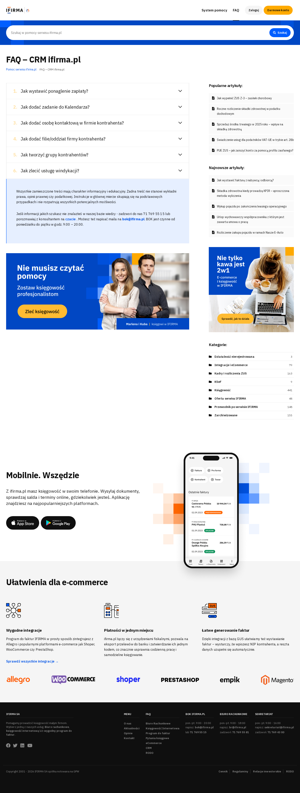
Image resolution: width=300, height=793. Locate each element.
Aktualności (132, 728)
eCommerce (154, 743)
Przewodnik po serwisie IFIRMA (236, 407)
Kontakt (129, 738)
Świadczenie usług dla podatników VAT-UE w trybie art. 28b (255, 140)
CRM (149, 748)
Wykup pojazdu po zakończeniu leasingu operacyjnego (252, 206)
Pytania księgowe (157, 738)
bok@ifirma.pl (204, 727)
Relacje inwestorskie (267, 771)
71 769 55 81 (240, 732)
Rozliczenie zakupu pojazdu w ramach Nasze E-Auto (250, 232)
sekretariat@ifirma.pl (279, 727)
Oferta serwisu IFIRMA (230, 398)
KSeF (217, 382)
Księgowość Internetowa (162, 728)
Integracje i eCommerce (231, 365)
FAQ (236, 10)
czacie (71, 219)
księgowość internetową (22, 731)
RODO (149, 753)
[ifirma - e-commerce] (230, 680)
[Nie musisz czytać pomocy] (97, 291)
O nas (127, 723)
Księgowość (222, 390)
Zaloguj (254, 10)
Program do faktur (158, 733)
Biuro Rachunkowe (247, 23)
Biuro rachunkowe (57, 727)
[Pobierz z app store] (22, 523)
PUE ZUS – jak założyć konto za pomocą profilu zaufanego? (255, 150)
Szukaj (282, 33)
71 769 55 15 (198, 732)
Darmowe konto (278, 10)
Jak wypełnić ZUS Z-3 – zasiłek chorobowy (244, 98)
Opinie (128, 733)
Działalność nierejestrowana (234, 357)
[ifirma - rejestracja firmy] (73, 680)
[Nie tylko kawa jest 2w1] (251, 289)
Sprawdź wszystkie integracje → (32, 661)
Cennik (223, 771)
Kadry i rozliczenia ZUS (230, 373)
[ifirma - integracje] (18, 680)
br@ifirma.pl (237, 727)
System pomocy (214, 10)
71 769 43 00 (276, 732)
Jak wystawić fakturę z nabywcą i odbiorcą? (245, 180)
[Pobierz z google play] (58, 523)
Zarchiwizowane (225, 415)
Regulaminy (240, 771)
